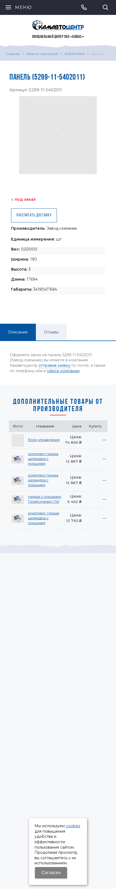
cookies (73, 825)
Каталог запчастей (42, 54)
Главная (13, 54)
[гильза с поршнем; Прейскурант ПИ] (18, 500)
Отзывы (51, 332)
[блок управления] (18, 440)
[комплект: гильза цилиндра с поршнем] (18, 518)
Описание (18, 332)
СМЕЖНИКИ (74, 54)
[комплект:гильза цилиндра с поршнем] (18, 459)
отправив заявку (54, 365)
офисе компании (63, 370)
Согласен (51, 872)
